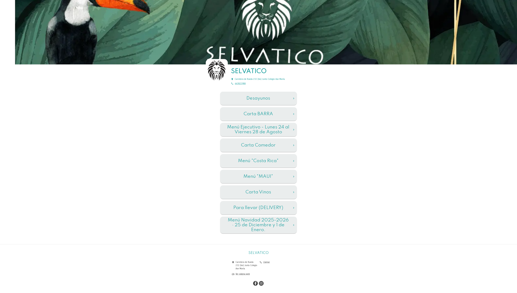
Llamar (266, 262)
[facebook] (255, 284)
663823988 (240, 83)
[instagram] (261, 284)
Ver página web (243, 274)
